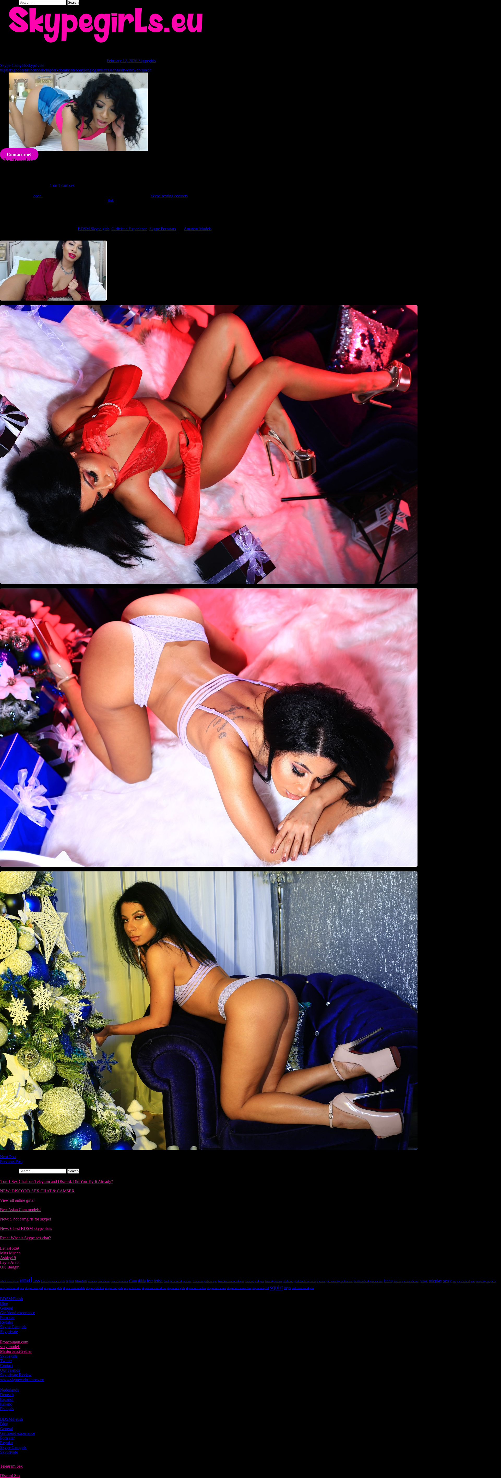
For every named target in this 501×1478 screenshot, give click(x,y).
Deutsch (7, 1394)
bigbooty (17, 70)
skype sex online (196, 1288)
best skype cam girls (53, 1281)
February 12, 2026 (122, 60)
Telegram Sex (11, 1466)
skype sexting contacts (169, 196)
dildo (142, 1281)
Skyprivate (35, 65)
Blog (4, 1303)
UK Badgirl (10, 1267)
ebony (79, 70)
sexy (447, 1280)
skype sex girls (176, 1288)
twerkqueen (142, 70)
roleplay (435, 1280)
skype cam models (74, 1288)
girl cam (288, 1281)
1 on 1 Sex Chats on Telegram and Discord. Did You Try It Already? (56, 1181)
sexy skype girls (486, 1281)
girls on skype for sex (339, 1281)
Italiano (6, 1404)
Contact (6, 1365)
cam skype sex (119, 1281)
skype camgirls (53, 1288)
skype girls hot (95, 1288)
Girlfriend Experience (129, 228)
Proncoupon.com (14, 1342)
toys (287, 1287)
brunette (31, 70)
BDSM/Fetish (11, 1298)
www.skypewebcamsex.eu (22, 1379)
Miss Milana (10, 1253)
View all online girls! (17, 1200)
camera (92, 1281)
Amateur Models (197, 228)
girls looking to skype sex (309, 1281)
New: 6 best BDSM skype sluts (26, 1228)
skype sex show (216, 1288)
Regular (6, 1322)
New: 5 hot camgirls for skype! (25, 1219)
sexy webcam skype (12, 1288)
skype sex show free (239, 1288)
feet (150, 1280)
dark (54, 70)
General (6, 1308)
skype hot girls (114, 1288)
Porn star (7, 1317)
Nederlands (9, 1390)
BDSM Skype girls (93, 228)
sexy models (10, 1346)
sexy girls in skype (464, 1281)
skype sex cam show (154, 1288)
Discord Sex (10, 1475)
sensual (117, 70)
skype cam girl (34, 1288)
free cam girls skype (205, 1281)
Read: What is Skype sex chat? (25, 1238)
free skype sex (273, 1281)
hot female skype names (368, 1281)
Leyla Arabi (10, 1262)
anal (26, 1279)
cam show (104, 1281)
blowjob (81, 1281)
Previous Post (11, 1161)
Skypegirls (147, 60)
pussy (424, 1281)
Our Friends (10, 1370)
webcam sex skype (303, 1288)
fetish (158, 1280)
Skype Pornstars (162, 228)
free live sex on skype (231, 1281)
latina (388, 1280)
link (111, 200)
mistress (104, 70)
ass (36, 1280)
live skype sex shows (406, 1281)
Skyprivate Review (16, 1375)
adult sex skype (9, 1281)
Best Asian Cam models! (20, 1209)
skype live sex (132, 1288)
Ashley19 (8, 1257)
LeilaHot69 (9, 1248)
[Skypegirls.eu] (250, 24)
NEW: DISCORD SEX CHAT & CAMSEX (37, 1191)
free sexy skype (254, 1281)
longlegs (91, 70)
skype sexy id (260, 1288)
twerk (127, 70)
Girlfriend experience (17, 1313)
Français (7, 1409)
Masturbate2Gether (16, 1351)
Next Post (8, 1156)
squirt (276, 1287)
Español (6, 1399)
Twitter (6, 1361)
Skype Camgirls (13, 65)
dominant (66, 70)
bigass (5, 70)
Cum (133, 1281)
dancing (44, 70)
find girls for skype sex (178, 1281)
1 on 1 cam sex (62, 185)
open (38, 196)
